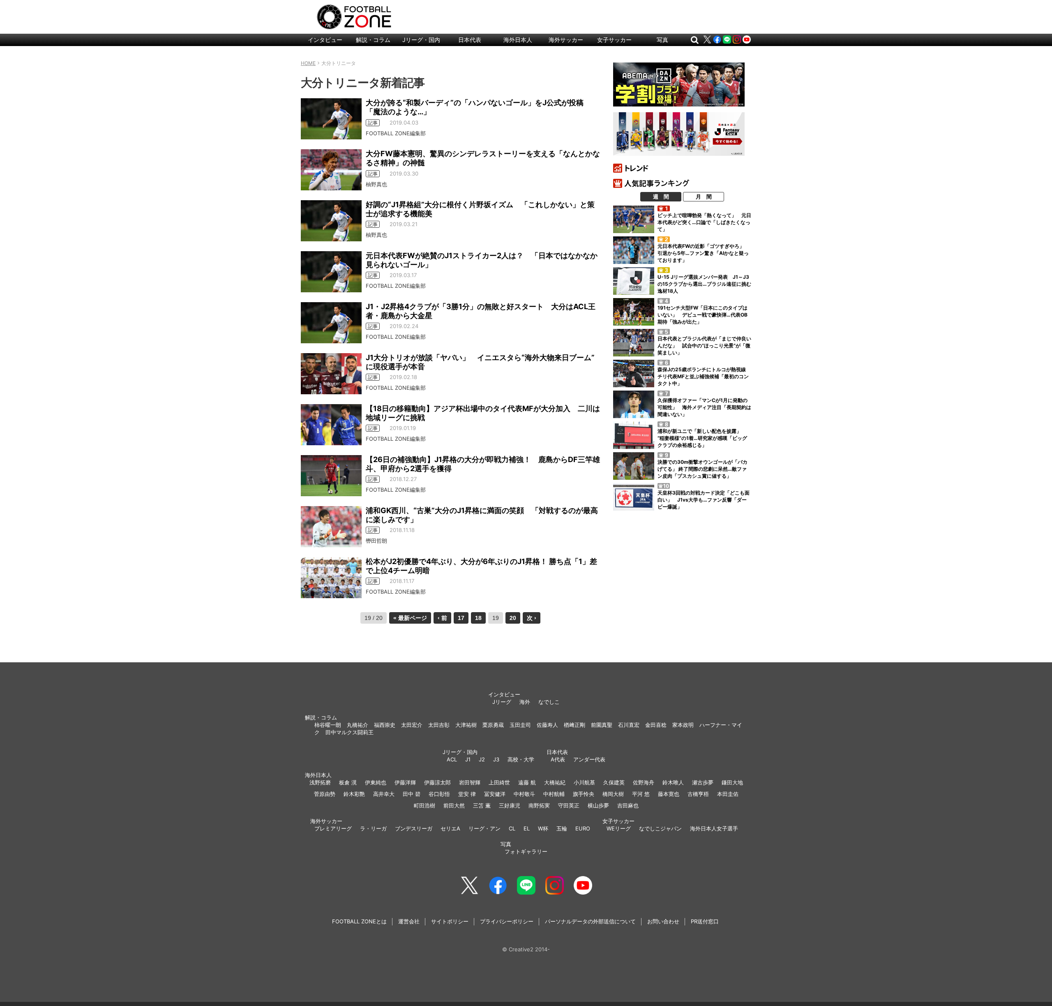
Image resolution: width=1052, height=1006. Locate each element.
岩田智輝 (469, 782)
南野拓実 (539, 805)
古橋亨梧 (698, 794)
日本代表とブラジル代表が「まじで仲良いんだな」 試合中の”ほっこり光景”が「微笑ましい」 (704, 345)
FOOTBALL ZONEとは (359, 921)
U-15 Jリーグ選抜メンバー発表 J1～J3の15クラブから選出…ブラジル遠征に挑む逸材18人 (704, 284)
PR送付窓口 (705, 921)
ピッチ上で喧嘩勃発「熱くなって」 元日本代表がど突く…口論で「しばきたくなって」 (704, 222)
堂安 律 (467, 794)
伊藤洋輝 (405, 782)
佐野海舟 (643, 782)
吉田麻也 (628, 805)
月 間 (704, 196)
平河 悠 (641, 794)
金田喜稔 (656, 725)
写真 (662, 39)
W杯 (543, 828)
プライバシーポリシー (506, 921)
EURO (582, 828)
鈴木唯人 (673, 782)
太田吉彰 (439, 725)
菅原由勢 (324, 794)
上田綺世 (499, 782)
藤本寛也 (668, 794)
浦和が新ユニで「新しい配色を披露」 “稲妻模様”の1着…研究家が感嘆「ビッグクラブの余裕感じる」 (702, 438)
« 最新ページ (410, 618)
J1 (468, 759)
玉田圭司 (520, 725)
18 (478, 618)
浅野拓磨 (320, 782)
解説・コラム (373, 39)
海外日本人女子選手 (714, 828)
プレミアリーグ (333, 828)
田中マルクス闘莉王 (349, 732)
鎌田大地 (732, 782)
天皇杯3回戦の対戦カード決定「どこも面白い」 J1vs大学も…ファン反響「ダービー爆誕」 (704, 500)
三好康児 (509, 805)
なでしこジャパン (660, 828)
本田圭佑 (727, 794)
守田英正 (568, 805)
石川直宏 (628, 725)
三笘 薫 (482, 805)
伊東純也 (375, 782)
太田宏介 (411, 725)
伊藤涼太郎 (437, 782)
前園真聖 (601, 725)
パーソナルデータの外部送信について (590, 921)
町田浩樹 (424, 805)
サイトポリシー (449, 921)
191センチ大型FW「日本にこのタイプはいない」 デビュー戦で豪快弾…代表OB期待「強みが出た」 (702, 315)
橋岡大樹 (613, 794)
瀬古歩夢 (702, 782)
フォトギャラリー (526, 851)
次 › (531, 618)
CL (512, 828)
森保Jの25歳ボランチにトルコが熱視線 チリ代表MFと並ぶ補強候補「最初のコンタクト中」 (704, 376)
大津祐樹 (466, 725)
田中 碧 (411, 794)
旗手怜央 (583, 794)
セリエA (450, 828)
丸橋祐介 (357, 725)
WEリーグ (619, 828)
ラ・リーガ (373, 828)
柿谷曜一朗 (327, 725)
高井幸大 (383, 794)
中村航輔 (554, 794)
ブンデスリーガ (413, 828)
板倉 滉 (348, 782)
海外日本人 (517, 39)
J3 (496, 759)
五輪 (561, 828)
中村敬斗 (524, 794)
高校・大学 (521, 759)
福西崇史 (384, 725)
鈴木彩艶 (354, 794)
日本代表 (469, 39)
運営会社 (409, 921)
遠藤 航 (527, 782)
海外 (524, 701)
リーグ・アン (484, 828)
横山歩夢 (598, 805)
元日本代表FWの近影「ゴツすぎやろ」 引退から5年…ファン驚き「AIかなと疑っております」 (703, 253)
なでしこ (549, 701)
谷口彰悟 (439, 794)
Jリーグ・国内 (421, 39)
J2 (482, 759)
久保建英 (614, 782)
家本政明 (683, 725)
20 (513, 618)
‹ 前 (442, 618)
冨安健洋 (494, 794)
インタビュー (325, 39)
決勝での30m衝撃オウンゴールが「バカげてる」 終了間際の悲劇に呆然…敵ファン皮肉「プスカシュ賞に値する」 (702, 469)
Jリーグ (501, 701)
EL (527, 828)
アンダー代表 (589, 759)
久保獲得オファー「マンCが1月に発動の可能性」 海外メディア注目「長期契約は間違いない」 (704, 407)
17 (461, 618)
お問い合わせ (663, 921)
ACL (452, 759)
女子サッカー (614, 39)
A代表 (558, 759)
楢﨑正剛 (574, 725)
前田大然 (454, 805)
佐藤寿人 (547, 725)
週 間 (661, 196)
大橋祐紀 (554, 782)
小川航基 (584, 782)
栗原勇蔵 (493, 725)
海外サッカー (566, 39)
